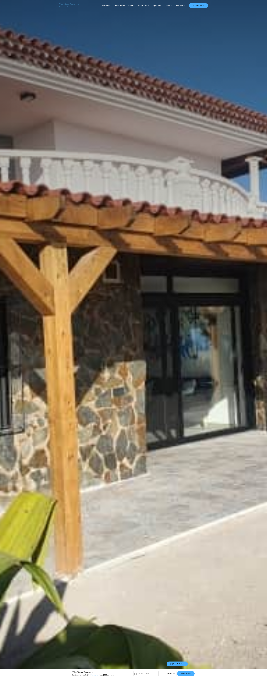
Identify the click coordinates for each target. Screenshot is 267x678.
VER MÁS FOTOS (178, 664)
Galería (131, 6)
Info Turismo (180, 6)
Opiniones (157, 6)
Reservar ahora (198, 6)
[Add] (174, 673)
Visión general (120, 6)
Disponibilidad (143, 6)
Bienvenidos (106, 6)
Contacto (168, 6)
